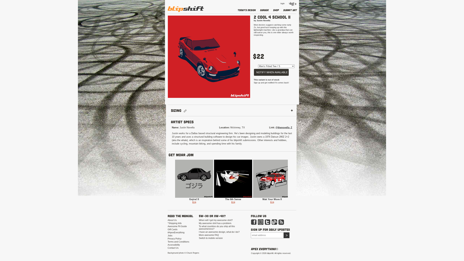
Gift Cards (172, 229)
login (283, 3)
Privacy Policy (174, 238)
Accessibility (174, 245)
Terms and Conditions (178, 242)
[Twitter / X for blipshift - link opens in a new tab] (267, 222)
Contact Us (173, 248)
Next (255, 58)
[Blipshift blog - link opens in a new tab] (274, 222)
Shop (276, 10)
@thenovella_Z (284, 127)
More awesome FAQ (209, 235)
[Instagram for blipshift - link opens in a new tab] (261, 222)
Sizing (177, 110)
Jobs (170, 235)
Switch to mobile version (211, 238)
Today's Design (247, 10)
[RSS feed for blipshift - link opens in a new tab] (281, 222)
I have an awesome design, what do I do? (219, 232)
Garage (264, 10)
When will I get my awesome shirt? (216, 220)
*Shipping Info (175, 223)
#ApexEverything (176, 232)
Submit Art (290, 10)
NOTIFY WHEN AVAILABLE (272, 72)
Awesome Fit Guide (177, 226)
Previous (162, 58)
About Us (172, 220)
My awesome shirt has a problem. (215, 223)
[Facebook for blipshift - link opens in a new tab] (254, 222)
